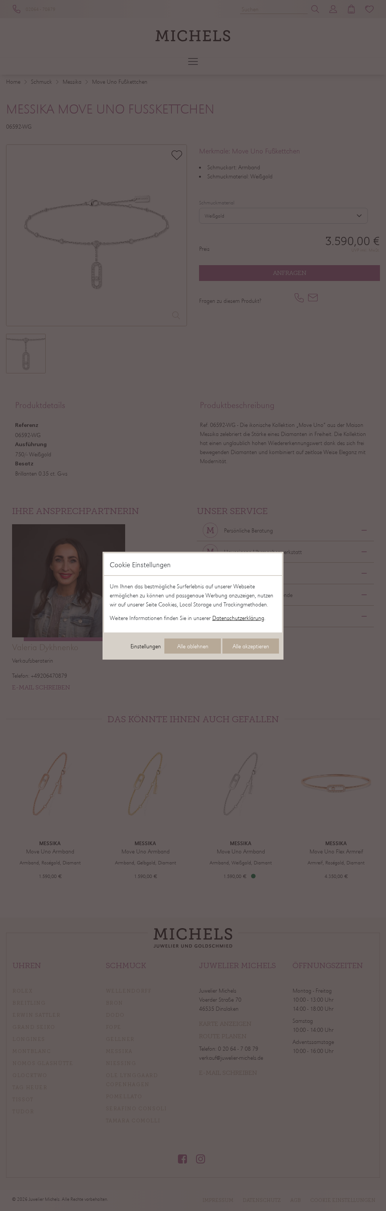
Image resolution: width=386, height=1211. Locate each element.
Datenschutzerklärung (238, 618)
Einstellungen (145, 646)
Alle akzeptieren (251, 646)
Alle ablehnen (192, 646)
